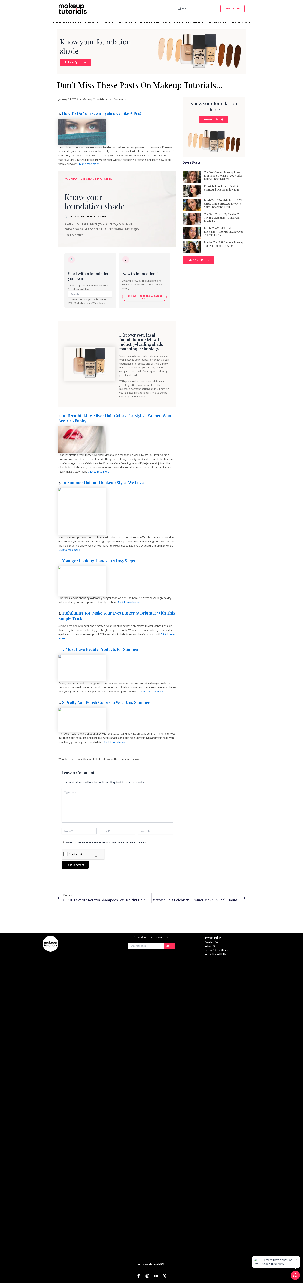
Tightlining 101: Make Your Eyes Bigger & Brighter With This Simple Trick (116, 615)
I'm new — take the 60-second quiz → (144, 297)
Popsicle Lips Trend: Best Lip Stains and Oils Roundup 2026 (221, 188)
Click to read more (88, 164)
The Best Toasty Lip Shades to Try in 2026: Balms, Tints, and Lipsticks (222, 218)
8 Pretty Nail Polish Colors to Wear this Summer (106, 702)
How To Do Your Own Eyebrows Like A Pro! (101, 113)
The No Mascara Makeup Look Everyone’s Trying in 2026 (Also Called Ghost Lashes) (223, 176)
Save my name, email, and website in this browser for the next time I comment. (106, 842)
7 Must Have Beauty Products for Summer (100, 649)
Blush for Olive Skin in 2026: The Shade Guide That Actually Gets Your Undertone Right (224, 204)
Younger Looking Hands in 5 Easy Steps (98, 560)
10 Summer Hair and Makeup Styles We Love (103, 482)
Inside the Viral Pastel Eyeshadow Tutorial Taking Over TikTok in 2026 (223, 232)
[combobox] (196, 8)
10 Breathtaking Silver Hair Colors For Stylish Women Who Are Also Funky (114, 418)
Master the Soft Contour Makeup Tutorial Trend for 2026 (223, 244)
